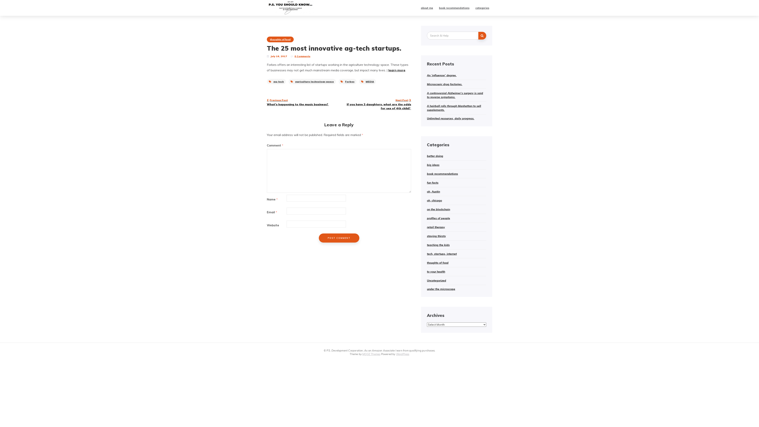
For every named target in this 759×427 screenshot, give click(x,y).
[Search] (482, 36)
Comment (275, 145)
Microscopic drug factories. (444, 84)
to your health (436, 271)
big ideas (433, 165)
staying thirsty (436, 236)
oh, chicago (434, 200)
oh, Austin (433, 191)
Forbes (349, 81)
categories (482, 7)
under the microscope (441, 289)
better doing (435, 156)
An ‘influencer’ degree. (442, 75)
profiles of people (438, 218)
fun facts (432, 182)
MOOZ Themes (371, 354)
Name (272, 199)
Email (272, 212)
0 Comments (302, 56)
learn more (396, 70)
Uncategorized (436, 280)
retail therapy (436, 227)
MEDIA (370, 81)
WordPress (402, 354)
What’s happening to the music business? (298, 102)
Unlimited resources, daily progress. (450, 118)
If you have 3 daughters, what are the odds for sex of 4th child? (379, 104)
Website (273, 225)
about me (427, 7)
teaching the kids (438, 245)
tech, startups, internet (442, 254)
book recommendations (454, 7)
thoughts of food (280, 39)
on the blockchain (438, 209)
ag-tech (278, 81)
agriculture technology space (314, 81)
